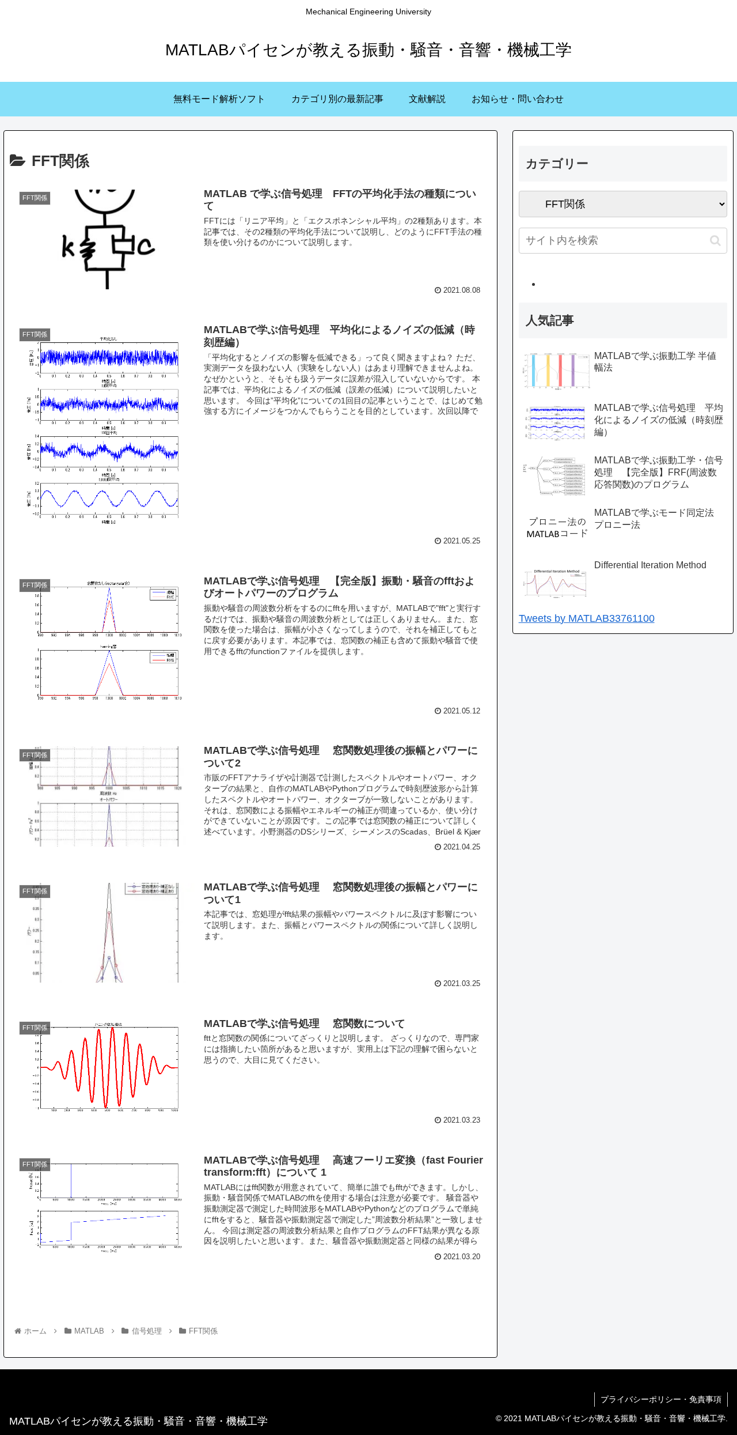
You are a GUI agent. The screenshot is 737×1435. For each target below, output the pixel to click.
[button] (715, 240)
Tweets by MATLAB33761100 (587, 618)
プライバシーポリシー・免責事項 (661, 1399)
